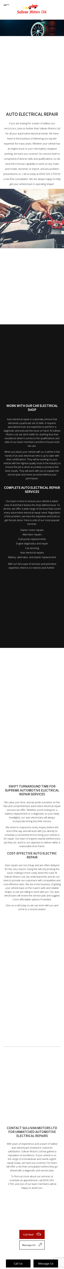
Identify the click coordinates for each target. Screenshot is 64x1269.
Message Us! (28, 1245)
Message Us (45, 1263)
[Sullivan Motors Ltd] (32, 8)
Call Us (18, 1263)
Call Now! (28, 1235)
